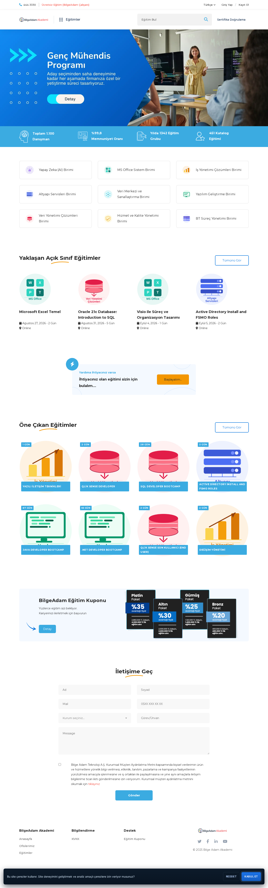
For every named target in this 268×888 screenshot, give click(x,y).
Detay (47, 629)
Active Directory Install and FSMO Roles (222, 486)
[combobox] (94, 718)
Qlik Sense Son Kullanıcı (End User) (163, 549)
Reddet (231, 876)
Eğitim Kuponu (134, 839)
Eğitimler (25, 853)
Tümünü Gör (231, 260)
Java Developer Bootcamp (43, 549)
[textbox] (95, 718)
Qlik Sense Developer (98, 486)
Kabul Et (251, 876)
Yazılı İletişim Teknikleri (42, 486)
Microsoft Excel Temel (40, 312)
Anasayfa (25, 839)
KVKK (75, 839)
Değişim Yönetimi (212, 549)
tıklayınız (94, 784)
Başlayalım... (173, 379)
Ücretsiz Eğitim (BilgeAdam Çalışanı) (65, 4)
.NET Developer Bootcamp (102, 549)
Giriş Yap (227, 4)
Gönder (134, 795)
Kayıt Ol (244, 4)
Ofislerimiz (27, 846)
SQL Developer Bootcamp (160, 486)
